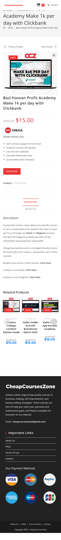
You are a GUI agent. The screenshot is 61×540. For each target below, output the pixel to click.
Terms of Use (12, 452)
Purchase (12, 171)
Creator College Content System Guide (11, 327)
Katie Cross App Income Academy (50, 325)
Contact (9, 458)
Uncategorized (19, 183)
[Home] (4, 27)
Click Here (45, 262)
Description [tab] (30, 202)
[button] (53, 55)
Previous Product (15, 46)
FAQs (8, 446)
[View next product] (56, 46)
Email (29, 233)
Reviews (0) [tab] (30, 209)
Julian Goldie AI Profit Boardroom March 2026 (30, 327)
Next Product (47, 46)
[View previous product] (5, 46)
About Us (10, 440)
